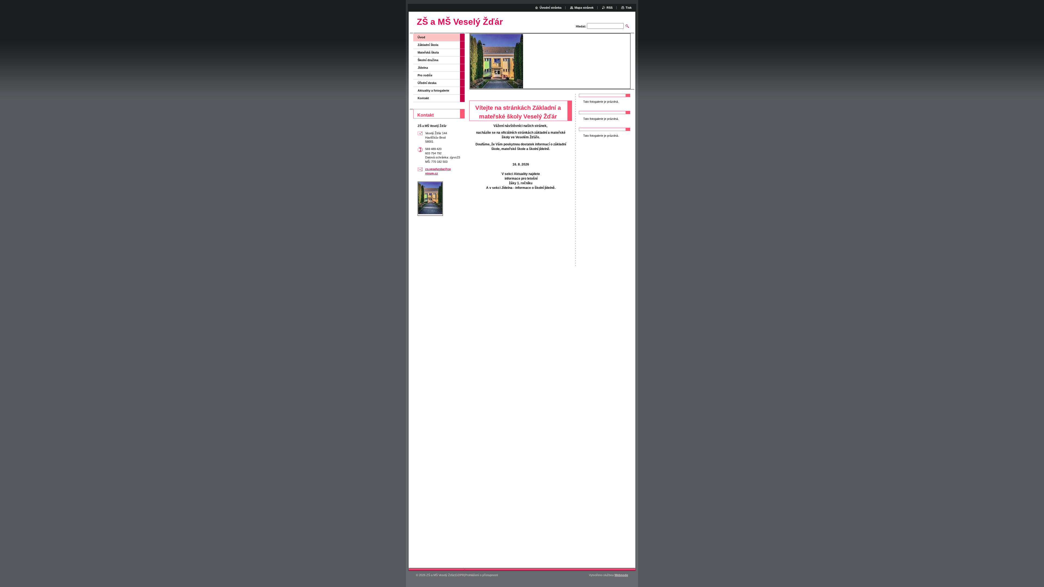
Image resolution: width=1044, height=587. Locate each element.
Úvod (421, 37)
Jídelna (423, 67)
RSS (610, 7)
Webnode (621, 575)
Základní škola (428, 44)
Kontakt (423, 98)
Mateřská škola (428, 52)
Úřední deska (427, 83)
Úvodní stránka (550, 7)
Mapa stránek (584, 7)
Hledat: (581, 26)
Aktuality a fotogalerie (433, 90)
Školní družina (428, 60)
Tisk (629, 7)
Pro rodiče (425, 75)
